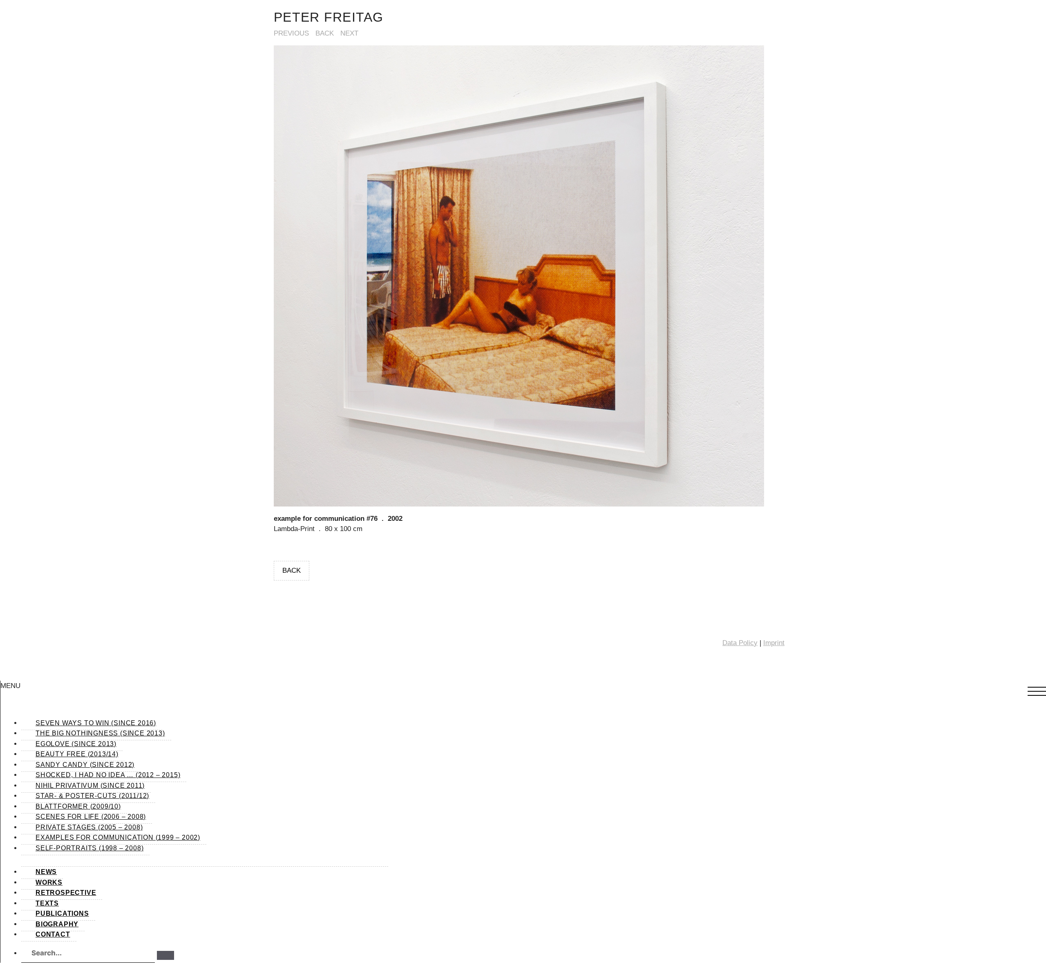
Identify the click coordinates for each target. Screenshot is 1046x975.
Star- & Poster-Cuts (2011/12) (92, 795)
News (46, 871)
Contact (53, 934)
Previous (291, 33)
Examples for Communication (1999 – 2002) (118, 837)
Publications (62, 913)
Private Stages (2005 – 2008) (89, 827)
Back (324, 33)
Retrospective (66, 892)
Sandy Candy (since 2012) (85, 764)
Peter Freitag (329, 17)
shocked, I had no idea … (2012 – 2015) (108, 774)
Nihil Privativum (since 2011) (90, 785)
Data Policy (740, 643)
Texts (47, 903)
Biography (57, 924)
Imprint (773, 643)
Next (349, 33)
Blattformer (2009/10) (78, 806)
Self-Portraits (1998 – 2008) (89, 848)
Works (49, 882)
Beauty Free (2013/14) (77, 754)
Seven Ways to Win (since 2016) (96, 722)
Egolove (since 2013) (76, 743)
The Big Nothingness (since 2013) (100, 733)
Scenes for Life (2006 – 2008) (91, 816)
